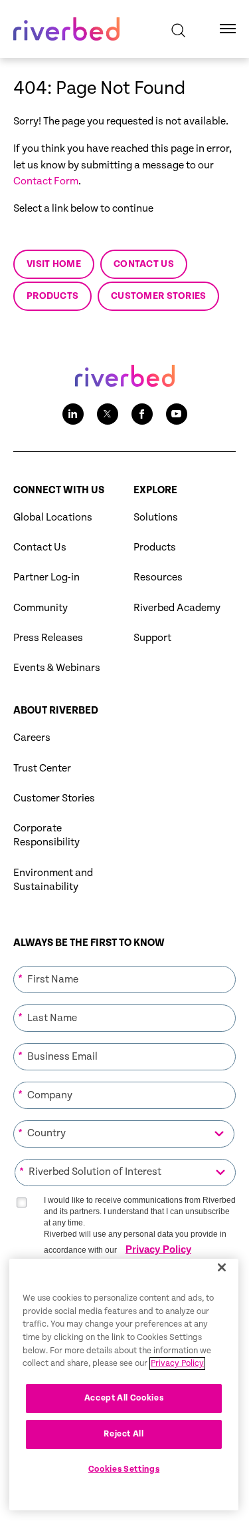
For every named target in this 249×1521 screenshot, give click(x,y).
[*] (124, 964)
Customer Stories (54, 798)
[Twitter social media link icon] (107, 414)
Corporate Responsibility (46, 835)
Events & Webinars (56, 668)
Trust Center (42, 768)
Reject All (124, 1434)
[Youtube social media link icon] (176, 414)
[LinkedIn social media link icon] (73, 414)
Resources (158, 577)
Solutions (155, 517)
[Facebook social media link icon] (142, 414)
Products (154, 547)
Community (40, 608)
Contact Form (45, 181)
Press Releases (48, 638)
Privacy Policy (158, 1249)
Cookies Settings (124, 1469)
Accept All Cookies (124, 1398)
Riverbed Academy (176, 608)
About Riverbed (55, 710)
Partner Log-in (46, 577)
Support (152, 638)
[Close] (221, 1267)
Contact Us (39, 547)
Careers (31, 738)
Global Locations (52, 517)
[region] (123, 1384)
